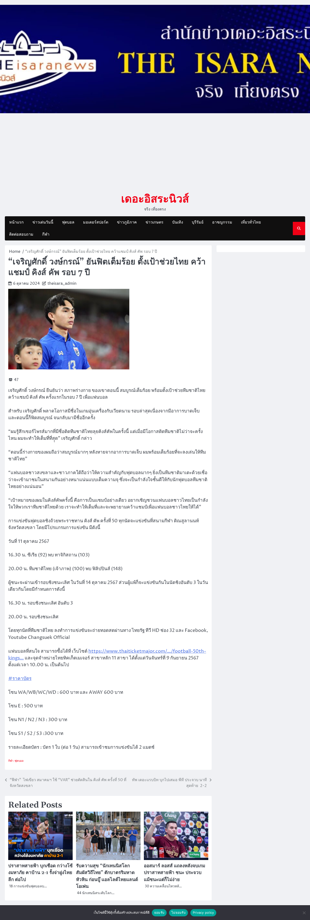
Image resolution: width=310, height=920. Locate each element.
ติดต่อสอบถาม (21, 234)
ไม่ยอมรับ (178, 912)
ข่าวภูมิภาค (127, 222)
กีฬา (45, 234)
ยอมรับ (159, 912)
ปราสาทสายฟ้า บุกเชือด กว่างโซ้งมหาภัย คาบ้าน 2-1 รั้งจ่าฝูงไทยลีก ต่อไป (40, 873)
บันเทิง (177, 222)
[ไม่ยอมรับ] (304, 912)
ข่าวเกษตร (154, 222)
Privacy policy (203, 912)
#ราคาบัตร (19, 679)
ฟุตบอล (68, 222)
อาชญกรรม (222, 222)
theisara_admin (62, 283)
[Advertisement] (155, 153)
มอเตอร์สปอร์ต (95, 222)
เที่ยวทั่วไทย (251, 222)
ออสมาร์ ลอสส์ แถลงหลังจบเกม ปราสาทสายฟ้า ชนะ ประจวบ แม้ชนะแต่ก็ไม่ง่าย (174, 873)
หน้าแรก (16, 222)
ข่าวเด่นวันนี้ (42, 222)
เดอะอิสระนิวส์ (155, 198)
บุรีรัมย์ (197, 222)
